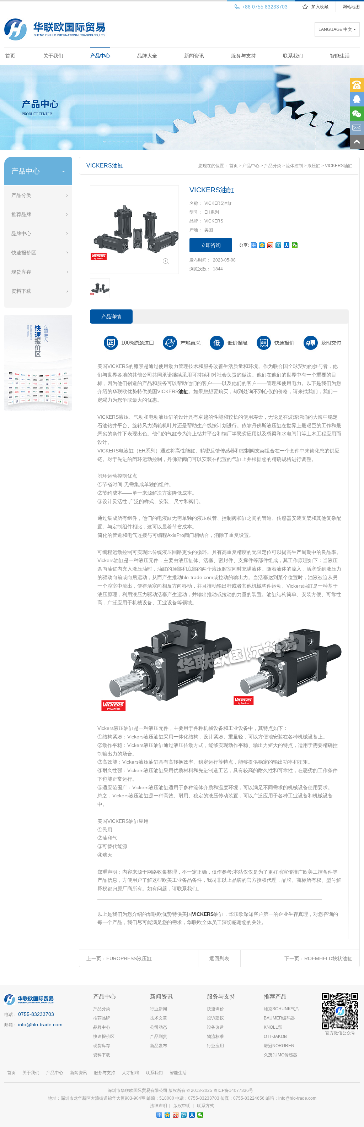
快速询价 (215, 1008)
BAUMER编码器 (279, 1018)
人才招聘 (130, 1072)
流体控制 (294, 165)
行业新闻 (158, 1008)
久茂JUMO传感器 (280, 1054)
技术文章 (158, 1018)
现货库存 (21, 272)
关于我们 (53, 56)
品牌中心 (21, 233)
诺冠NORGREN (279, 1045)
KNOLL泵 (273, 1027)
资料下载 (21, 291)
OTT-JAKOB (275, 1036)
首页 (10, 56)
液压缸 (313, 165)
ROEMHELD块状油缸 (328, 958)
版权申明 (182, 1105)
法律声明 (158, 1105)
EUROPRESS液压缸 (129, 958)
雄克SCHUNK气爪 (281, 1008)
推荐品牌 (21, 214)
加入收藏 (319, 6)
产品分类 (21, 195)
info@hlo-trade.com (40, 1024)
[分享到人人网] (287, 245)
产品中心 (100, 56)
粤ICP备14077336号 (233, 1090)
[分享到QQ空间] (262, 245)
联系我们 (293, 56)
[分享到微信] (295, 245)
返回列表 (219, 958)
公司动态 (158, 1027)
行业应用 (215, 1045)
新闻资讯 (194, 56)
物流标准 (215, 1036)
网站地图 (351, 6)
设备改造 (215, 1027)
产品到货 (158, 1036)
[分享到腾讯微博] (278, 245)
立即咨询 (211, 245)
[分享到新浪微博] (270, 245)
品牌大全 (147, 56)
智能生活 (340, 56)
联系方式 (205, 1105)
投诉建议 (215, 1018)
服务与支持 (243, 56)
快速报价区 (23, 252)
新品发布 (158, 1045)
